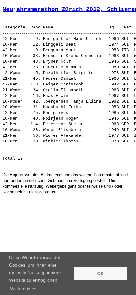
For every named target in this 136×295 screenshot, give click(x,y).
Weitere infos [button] (23, 288)
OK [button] (100, 273)
